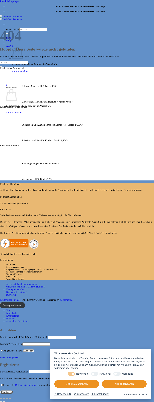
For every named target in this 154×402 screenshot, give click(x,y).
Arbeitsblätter (12, 315)
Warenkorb (11, 313)
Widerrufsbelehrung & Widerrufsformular (24, 272)
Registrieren (6, 392)
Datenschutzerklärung (15, 267)
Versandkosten (75, 215)
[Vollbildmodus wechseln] (4, 398)
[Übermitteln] (1, 66)
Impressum (10, 265)
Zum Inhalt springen (9, 1)
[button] (9, 46)
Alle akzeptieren (124, 383)
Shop (8, 310)
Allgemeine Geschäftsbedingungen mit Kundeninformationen (32, 269)
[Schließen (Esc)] (10, 398)
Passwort (11, 344)
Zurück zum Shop (20, 71)
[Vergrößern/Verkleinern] (1, 398)
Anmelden (28, 351)
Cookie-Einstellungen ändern (14, 203)
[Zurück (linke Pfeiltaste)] (1, 401)
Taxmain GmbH (29, 254)
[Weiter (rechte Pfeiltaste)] (4, 401)
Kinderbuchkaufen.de (10, 300)
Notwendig (82, 373)
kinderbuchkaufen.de (14, 190)
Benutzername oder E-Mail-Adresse (23, 337)
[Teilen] (7, 398)
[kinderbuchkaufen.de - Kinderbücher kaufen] (11, 18)
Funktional (105, 373)
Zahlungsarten (12, 276)
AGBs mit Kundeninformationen (21, 284)
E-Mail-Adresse (14, 371)
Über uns (10, 318)
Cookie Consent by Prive (135, 394)
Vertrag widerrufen (14, 274)
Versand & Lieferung (15, 279)
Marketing (127, 373)
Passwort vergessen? (10, 357)
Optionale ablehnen (77, 383)
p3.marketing (66, 300)
